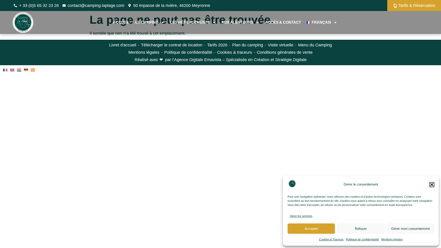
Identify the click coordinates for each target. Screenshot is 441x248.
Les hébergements (190, 22)
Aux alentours (237, 22)
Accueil (121, 22)
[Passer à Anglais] (12, 70)
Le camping (146, 22)
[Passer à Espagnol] (32, 70)
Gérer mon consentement (410, 229)
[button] (432, 184)
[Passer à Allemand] (26, 70)
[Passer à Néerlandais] (19, 70)
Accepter (311, 229)
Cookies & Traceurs (331, 239)
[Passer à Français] (5, 70)
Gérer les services (301, 216)
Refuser (361, 229)
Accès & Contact (283, 22)
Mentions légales (392, 239)
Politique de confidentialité (362, 239)
